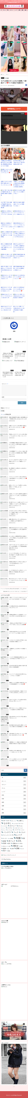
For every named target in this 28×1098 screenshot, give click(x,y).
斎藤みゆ (15, 843)
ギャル (4, 10)
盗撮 (25, 10)
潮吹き (16, 846)
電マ (4, 850)
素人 (14, 809)
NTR (8, 820)
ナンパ (4, 829)
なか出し (8, 823)
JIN (14, 331)
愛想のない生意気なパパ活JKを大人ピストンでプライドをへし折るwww (7, 226)
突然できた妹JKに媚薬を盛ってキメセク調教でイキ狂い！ (18, 204)
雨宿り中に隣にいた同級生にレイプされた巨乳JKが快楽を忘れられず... (6, 269)
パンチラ (7, 832)
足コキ (22, 848)
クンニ (4, 828)
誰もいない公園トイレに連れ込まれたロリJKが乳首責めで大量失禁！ (18, 309)
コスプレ (9, 828)
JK (1, 10)
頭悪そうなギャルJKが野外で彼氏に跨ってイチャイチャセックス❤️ (6, 183)
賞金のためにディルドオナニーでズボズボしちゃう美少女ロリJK (6, 308)
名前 (3, 397)
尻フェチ (12, 841)
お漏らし (21, 820)
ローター (5, 838)
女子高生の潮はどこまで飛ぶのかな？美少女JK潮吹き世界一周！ (19, 162)
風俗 (9, 850)
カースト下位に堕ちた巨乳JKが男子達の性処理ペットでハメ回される (14, 588)
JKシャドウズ (4, 1043)
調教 (22, 10)
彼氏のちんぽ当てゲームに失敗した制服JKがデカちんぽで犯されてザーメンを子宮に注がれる (18, 247)
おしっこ (14, 781)
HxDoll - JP (4, 1022)
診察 (12, 848)
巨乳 (8, 10)
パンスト (22, 829)
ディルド (21, 828)
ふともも (16, 823)
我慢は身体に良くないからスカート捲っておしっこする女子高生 (14, 591)
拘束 (14, 798)
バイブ (16, 829)
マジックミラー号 (8, 835)
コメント (5, 383)
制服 (8, 78)
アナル (21, 823)
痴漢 (19, 10)
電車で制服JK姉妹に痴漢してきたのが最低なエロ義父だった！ (18, 268)
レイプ (16, 10)
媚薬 (4, 841)
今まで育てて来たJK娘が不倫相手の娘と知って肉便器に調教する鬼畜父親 (6, 205)
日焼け (21, 843)
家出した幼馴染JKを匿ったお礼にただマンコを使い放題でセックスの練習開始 (6, 246)
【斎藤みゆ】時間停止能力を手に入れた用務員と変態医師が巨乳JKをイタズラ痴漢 (6, 163)
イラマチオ (5, 826)
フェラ (16, 832)
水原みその (5, 846)
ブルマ (23, 832)
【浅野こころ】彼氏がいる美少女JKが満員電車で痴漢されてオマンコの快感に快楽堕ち (18, 184)
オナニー (11, 10)
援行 (9, 843)
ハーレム (10, 829)
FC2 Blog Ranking (5, 859)
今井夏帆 (11, 838)
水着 (9, 846)
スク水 (15, 828)
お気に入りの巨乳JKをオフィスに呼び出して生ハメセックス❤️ (18, 289)
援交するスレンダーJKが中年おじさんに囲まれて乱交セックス (6, 289)
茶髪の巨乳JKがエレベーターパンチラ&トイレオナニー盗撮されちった (19, 226)
